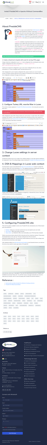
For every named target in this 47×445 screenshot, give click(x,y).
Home (6, 18)
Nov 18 (19, 318)
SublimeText (38, 305)
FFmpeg (28, 298)
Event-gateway (21, 298)
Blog (11, 18)
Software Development (30, 381)
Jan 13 (5, 323)
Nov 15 (32, 318)
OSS (34, 300)
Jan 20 (5, 316)
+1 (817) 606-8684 (7, 354)
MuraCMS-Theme (17, 300)
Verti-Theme (8, 231)
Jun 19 (23, 316)
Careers (38, 441)
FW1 (32, 298)
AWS (34, 293)
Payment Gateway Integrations (32, 347)
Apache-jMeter (28, 293)
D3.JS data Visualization (30, 363)
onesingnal (29, 300)
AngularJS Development (30, 369)
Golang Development (30, 373)
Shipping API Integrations (30, 349)
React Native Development (31, 365)
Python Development (30, 376)
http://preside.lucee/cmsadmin (21, 242)
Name (3, 397)
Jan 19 (9, 318)
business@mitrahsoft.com (8, 386)
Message (4, 418)
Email (3, 403)
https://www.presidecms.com (27, 166)
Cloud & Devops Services (30, 387)
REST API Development (30, 353)
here (16, 39)
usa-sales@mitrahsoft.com (9, 355)
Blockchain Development (30, 385)
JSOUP (41, 298)
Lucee (5, 300)
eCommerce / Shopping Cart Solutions (33, 345)
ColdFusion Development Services (32, 351)
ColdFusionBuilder (7, 298)
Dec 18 (14, 318)
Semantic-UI (31, 305)
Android (16, 293)
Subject (4, 413)
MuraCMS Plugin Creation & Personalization (34, 355)
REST (17, 305)
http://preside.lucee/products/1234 (19, 119)
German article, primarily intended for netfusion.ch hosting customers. (20, 283)
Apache (22, 293)
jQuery (36, 298)
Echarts (15, 298)
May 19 (27, 316)
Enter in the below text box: (9, 427)
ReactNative (11, 305)
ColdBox (23, 36)
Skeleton (7, 230)
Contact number (5, 408)
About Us (34, 441)
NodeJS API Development (31, 361)
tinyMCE (5, 307)
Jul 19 (19, 316)
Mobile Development (30, 383)
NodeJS (24, 300)
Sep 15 (37, 318)
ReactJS (5, 305)
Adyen (5, 293)
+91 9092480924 (7, 385)
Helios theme (8, 233)
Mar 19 (37, 316)
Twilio (10, 307)
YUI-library (16, 307)
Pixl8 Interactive (36, 30)
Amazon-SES (11, 293)
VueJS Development (29, 371)
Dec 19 (9, 316)
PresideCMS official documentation (24, 107)
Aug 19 (14, 316)
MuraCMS (10, 300)
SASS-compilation (23, 305)
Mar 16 (28, 318)
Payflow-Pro (40, 300)
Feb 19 (5, 318)
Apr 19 (32, 316)
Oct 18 (23, 318)
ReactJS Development (30, 367)
